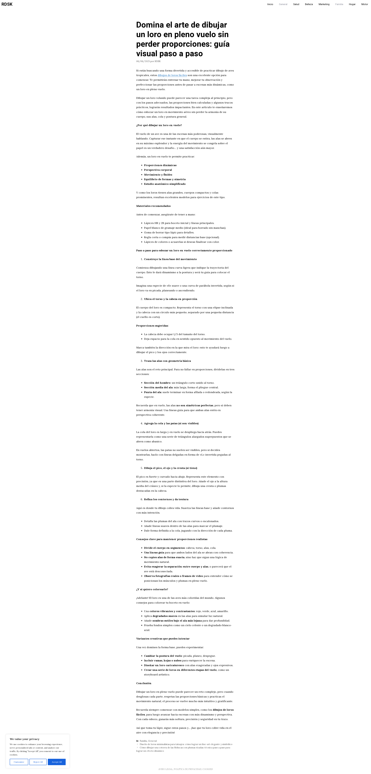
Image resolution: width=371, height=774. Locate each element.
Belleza (309, 4)
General (283, 4)
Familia (339, 4)
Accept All (57, 762)
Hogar (352, 4)
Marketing (324, 4)
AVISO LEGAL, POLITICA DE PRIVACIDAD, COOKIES (185, 769)
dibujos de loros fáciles (172, 75)
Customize (19, 762)
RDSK (6, 4)
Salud (296, 4)
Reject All (38, 762)
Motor (364, 4)
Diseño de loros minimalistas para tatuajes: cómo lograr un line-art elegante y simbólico (186, 744)
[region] (38, 751)
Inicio (270, 4)
